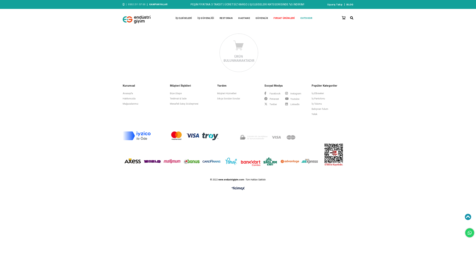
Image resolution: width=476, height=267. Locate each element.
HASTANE (244, 18)
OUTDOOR (306, 18)
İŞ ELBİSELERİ (184, 18)
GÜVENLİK (261, 18)
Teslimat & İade (178, 98)
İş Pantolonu (318, 98)
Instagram (295, 93)
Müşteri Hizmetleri (227, 93)
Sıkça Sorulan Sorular (228, 98)
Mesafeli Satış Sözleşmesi (184, 103)
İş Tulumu (317, 103)
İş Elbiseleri (318, 93)
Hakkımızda (129, 98)
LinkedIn (295, 104)
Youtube (294, 99)
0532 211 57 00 (136, 4)
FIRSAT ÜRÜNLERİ (284, 18)
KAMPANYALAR (158, 4)
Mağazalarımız (130, 103)
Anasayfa (128, 93)
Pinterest (274, 99)
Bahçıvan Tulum (320, 109)
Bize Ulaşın (176, 93)
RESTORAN (226, 18)
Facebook (275, 93)
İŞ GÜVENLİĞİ (205, 18)
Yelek (314, 114)
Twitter (273, 104)
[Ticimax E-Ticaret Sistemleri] (238, 188)
